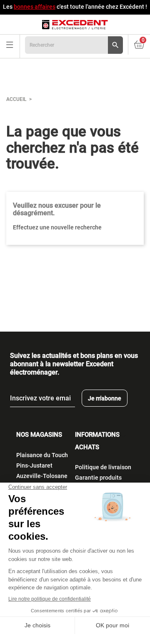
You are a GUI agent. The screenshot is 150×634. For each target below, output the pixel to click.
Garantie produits (98, 477)
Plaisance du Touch (42, 455)
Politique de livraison (103, 467)
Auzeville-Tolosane (42, 476)
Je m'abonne (104, 398)
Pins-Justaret (34, 465)
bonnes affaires (34, 6)
